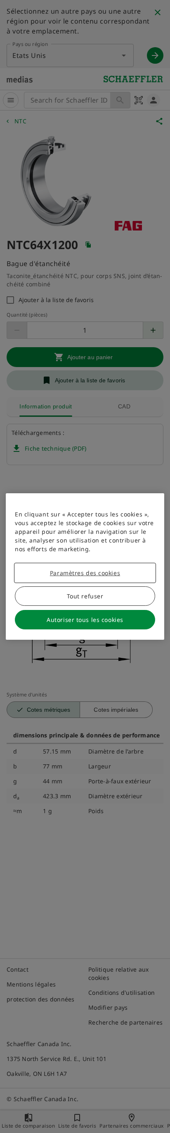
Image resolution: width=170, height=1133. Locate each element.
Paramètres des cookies (85, 573)
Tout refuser (85, 596)
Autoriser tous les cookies (85, 620)
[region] (85, 566)
